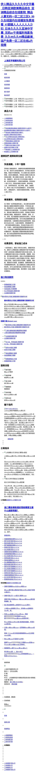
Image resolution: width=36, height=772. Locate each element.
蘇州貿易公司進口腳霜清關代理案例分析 (19, 300)
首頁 (5, 74)
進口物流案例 (7, 277)
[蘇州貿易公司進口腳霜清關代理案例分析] (14, 296)
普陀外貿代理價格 (13, 566)
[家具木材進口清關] (10, 347)
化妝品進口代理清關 (10, 289)
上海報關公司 (8, 767)
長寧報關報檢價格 (13, 554)
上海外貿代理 (8, 125)
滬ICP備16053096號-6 (16, 682)
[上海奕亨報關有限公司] (19, 408)
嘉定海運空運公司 (13, 543)
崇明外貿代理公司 (13, 573)
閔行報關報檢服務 (13, 545)
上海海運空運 (8, 122)
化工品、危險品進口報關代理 (13, 344)
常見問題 (7, 84)
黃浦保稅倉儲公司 (13, 579)
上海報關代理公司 (9, 769)
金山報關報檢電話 (13, 562)
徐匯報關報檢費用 (13, 539)
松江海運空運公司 (13, 556)
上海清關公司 (8, 765)
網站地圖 (14, 684)
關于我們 (7, 91)
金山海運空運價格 (13, 569)
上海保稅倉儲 (8, 120)
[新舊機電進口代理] (10, 359)
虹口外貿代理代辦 (13, 577)
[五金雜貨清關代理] (10, 336)
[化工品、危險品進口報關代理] (14, 342)
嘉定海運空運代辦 (13, 564)
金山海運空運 (11, 549)
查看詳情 (10, 439)
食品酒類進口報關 (9, 286)
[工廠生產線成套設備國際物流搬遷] (15, 330)
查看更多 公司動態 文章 (13, 500)
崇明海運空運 (11, 558)
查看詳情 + (7, 535)
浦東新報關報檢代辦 (13, 575)
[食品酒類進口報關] (10, 353)
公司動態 (7, 81)
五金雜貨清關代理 (9, 293)
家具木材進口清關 (9, 349)
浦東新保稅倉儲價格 (13, 552)
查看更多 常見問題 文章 (13, 583)
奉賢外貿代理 (11, 547)
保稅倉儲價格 (11, 560)
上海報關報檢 (8, 118)
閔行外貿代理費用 (13, 571)
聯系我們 (7, 95)
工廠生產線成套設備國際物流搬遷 (14, 332)
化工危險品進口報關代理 (12, 291)
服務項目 (7, 88)
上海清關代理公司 (9, 763)
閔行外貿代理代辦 (13, 541)
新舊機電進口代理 (9, 284)
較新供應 (7, 77)
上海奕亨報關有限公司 (14, 61)
